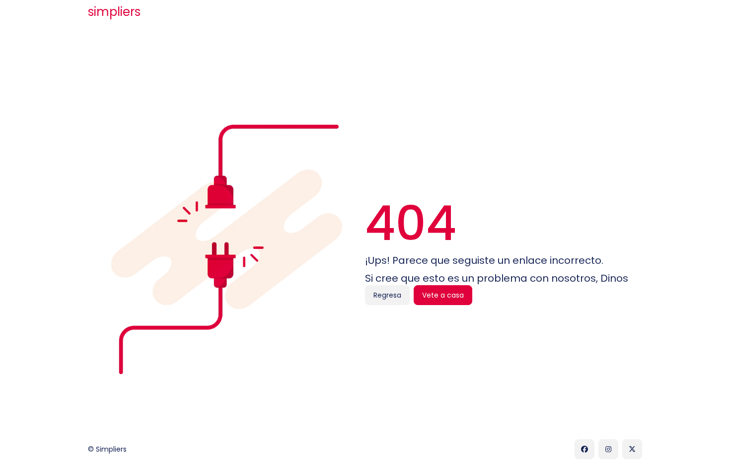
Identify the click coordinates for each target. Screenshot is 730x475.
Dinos (614, 278)
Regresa (387, 295)
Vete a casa (443, 295)
